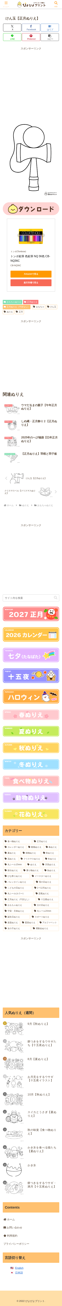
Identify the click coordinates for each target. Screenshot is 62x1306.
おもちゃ (40, 307)
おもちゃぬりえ (14, 302)
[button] (50, 37)
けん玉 (53, 307)
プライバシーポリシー (16, 1243)
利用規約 (11, 1235)
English (19, 1267)
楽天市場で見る (31, 282)
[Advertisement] (31, 82)
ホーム (10, 1219)
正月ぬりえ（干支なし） (18, 307)
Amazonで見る (31, 274)
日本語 (19, 1272)
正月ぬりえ (32, 302)
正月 (21, 312)
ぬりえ (10, 312)
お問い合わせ (14, 1227)
